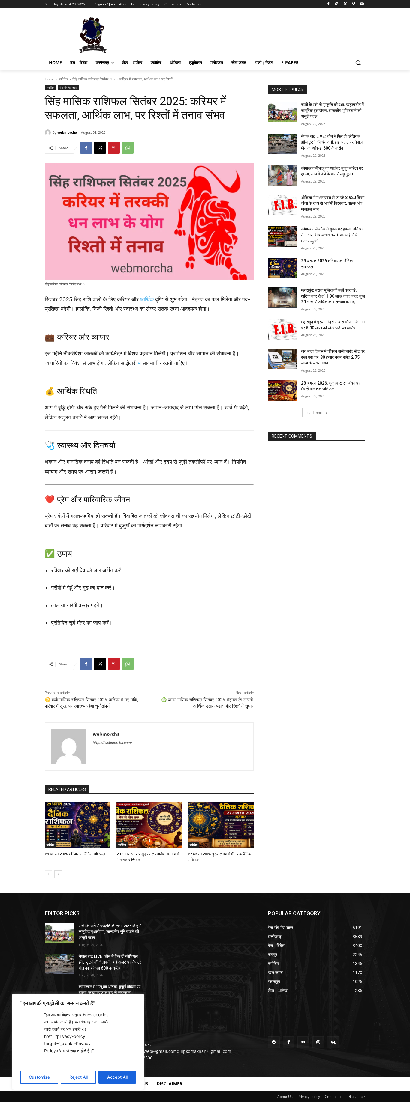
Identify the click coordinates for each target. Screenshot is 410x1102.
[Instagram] (336, 4)
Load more (315, 412)
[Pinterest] (114, 148)
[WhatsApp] (128, 148)
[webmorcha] (49, 132)
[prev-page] (48, 874)
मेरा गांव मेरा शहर (68, 87)
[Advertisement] (250, 34)
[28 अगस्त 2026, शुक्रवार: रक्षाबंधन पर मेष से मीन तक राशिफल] (149, 825)
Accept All (117, 1077)
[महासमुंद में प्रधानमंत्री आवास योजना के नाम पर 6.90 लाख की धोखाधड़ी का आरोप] (282, 329)
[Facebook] (328, 4)
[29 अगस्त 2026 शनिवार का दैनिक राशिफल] (77, 825)
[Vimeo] (353, 4)
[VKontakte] (333, 1042)
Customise (39, 1077)
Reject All (78, 1077)
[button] (358, 62)
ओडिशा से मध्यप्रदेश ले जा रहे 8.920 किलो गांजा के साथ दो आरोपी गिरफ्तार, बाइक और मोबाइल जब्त (332, 203)
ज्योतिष (63, 79)
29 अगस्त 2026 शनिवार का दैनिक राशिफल (75, 854)
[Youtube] (361, 4)
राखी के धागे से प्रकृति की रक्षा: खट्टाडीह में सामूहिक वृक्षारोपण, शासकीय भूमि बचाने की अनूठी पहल (332, 110)
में (139, 363)
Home (50, 79)
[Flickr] (303, 1042)
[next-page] (58, 874)
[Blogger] (274, 1042)
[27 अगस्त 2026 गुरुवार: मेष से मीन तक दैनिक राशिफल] (221, 825)
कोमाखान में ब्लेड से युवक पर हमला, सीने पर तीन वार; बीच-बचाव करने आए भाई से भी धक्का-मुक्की (332, 235)
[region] (78, 1042)
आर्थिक (147, 299)
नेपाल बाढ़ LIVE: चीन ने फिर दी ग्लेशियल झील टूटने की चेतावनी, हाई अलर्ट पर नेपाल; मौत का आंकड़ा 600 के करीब (332, 142)
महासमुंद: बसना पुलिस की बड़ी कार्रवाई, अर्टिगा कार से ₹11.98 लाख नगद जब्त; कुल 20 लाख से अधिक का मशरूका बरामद (333, 296)
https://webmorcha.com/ (112, 743)
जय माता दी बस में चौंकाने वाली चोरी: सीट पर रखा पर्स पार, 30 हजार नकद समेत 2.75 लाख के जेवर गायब (333, 357)
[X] (345, 4)
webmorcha (67, 132)
